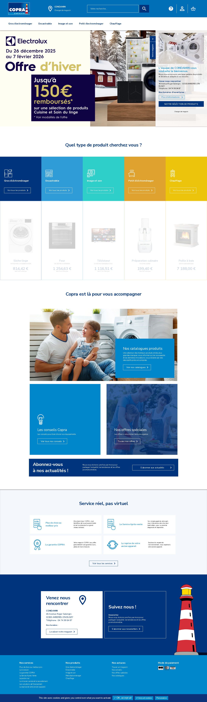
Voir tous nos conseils (51, 441)
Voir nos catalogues (136, 367)
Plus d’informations (170, 97)
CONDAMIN (60, 6)
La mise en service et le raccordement (33, 681)
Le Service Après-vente (131, 524)
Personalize (161, 698)
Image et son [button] (65, 23)
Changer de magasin (181, 112)
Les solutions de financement (30, 684)
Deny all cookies (145, 698)
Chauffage (70, 678)
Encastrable (70, 670)
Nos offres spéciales (120, 673)
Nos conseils (117, 670)
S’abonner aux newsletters (125, 628)
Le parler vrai (24, 678)
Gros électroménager (74, 667)
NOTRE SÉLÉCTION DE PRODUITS (181, 104)
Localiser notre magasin (60, 631)
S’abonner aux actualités (152, 467)
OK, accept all (124, 698)
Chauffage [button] (115, 23)
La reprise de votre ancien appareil (130, 545)
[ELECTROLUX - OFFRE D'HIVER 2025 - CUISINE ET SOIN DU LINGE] (103, 78)
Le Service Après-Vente (27, 675)
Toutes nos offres (126, 441)
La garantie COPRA (55, 544)
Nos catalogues (118, 675)
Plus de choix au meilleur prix (53, 524)
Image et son (71, 673)
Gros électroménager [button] (20, 23)
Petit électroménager (73, 675)
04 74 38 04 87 (65, 620)
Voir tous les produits (16, 190)
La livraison (24, 670)
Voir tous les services (102, 563)
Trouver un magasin (120, 667)
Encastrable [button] (45, 23)
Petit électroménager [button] (91, 23)
